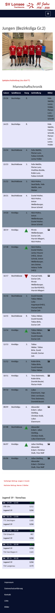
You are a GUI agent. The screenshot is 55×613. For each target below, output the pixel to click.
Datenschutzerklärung (13, 589)
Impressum (8, 582)
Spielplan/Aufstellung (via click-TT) (16, 80)
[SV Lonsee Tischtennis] (27, 5)
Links (6, 601)
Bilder (6, 607)
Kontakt (7, 595)
